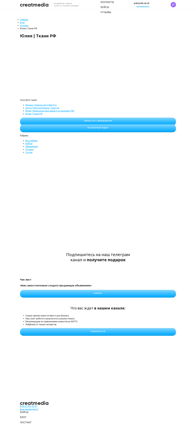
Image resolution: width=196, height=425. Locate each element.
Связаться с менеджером (98, 121)
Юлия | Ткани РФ (34, 114)
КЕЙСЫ (105, 7)
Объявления (31, 146)
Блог (22, 22)
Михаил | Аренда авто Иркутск (41, 105)
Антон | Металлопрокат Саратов (42, 108)
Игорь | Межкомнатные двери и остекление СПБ (49, 111)
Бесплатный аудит (98, 128)
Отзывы (106, 12)
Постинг (26, 422)
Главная (24, 19)
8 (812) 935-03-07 (141, 3)
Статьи (28, 152)
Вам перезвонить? (143, 6)
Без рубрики (31, 140)
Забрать (98, 293)
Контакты (107, 2)
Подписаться (98, 331)
